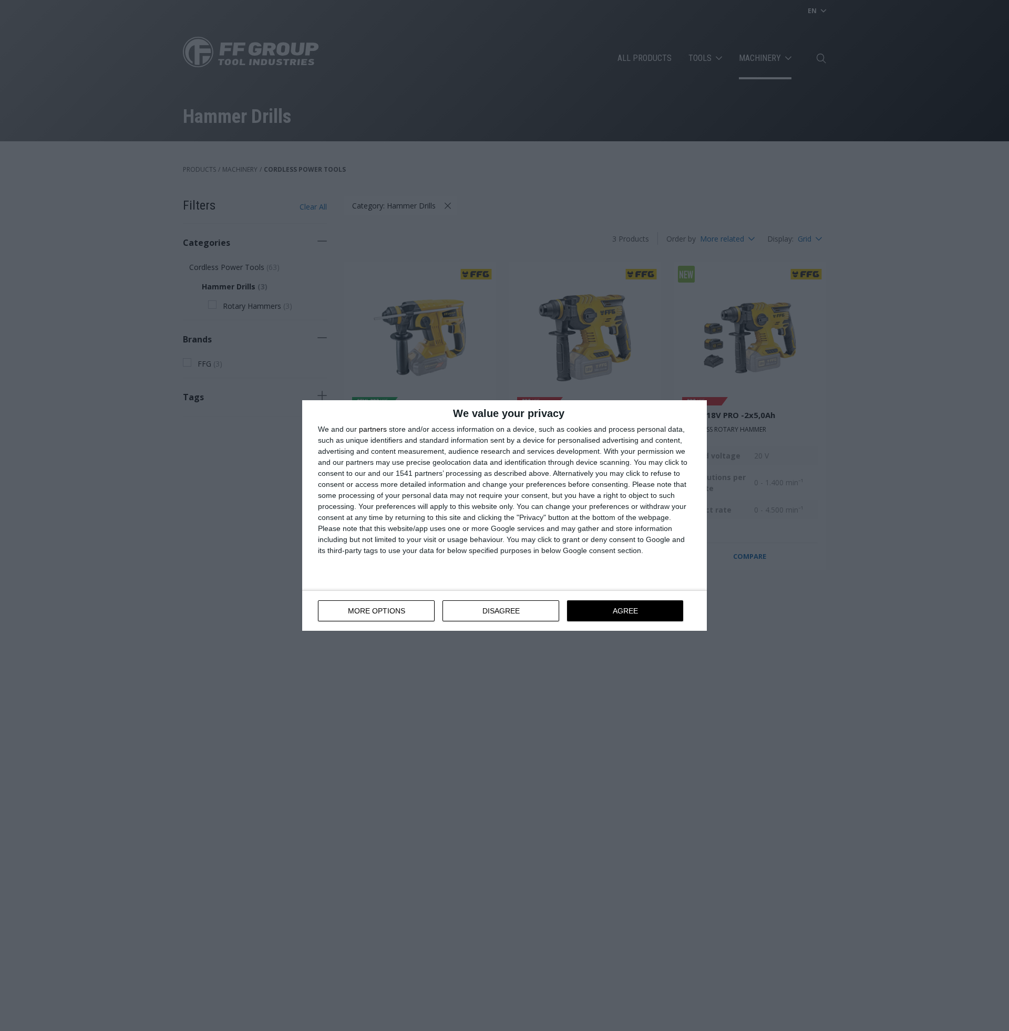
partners (373, 429)
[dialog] (504, 515)
